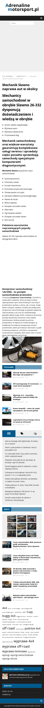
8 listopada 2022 (19, 600)
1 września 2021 (19, 402)
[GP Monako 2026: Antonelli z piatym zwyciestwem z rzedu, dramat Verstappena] (6, 571)
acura (9, 608)
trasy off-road (18, 637)
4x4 (4, 608)
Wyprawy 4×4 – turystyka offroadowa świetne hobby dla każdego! (25, 397)
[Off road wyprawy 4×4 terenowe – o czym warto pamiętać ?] (6, 386)
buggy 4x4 (8, 616)
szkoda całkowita (33, 635)
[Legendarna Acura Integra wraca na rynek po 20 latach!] (6, 422)
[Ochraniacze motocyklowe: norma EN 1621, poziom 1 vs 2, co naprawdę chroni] (31, 526)
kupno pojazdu (6, 624)
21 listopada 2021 (20, 424)
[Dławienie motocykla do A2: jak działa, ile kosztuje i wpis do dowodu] (11, 526)
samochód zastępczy (15, 635)
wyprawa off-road (16, 646)
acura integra (16, 608)
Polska (22, 632)
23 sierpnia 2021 (19, 377)
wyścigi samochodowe (21, 655)
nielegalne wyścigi (28, 624)
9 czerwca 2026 (19, 562)
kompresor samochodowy (21, 297)
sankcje (25, 635)
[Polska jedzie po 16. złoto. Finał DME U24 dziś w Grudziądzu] (21, 533)
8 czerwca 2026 (19, 575)
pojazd (4, 632)
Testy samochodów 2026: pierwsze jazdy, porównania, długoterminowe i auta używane (27, 544)
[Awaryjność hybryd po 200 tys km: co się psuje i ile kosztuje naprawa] (31, 533)
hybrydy (4, 619)
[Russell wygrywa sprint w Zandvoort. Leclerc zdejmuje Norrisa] (21, 526)
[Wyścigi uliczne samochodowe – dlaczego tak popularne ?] (6, 375)
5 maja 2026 (18, 549)
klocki (15, 619)
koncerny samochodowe (24, 622)
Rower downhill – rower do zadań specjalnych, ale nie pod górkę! (26, 409)
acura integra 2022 (26, 608)
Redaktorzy (6, 694)
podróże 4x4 (32, 628)
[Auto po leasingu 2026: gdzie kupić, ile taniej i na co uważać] (11, 518)
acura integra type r (8, 612)
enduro (36, 616)
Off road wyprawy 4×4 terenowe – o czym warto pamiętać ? (27, 385)
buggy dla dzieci (21, 616)
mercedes (15, 624)
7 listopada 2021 (19, 413)
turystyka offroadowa (29, 637)
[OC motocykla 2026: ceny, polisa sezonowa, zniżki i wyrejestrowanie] (31, 518)
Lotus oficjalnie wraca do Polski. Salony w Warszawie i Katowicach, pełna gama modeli (27, 557)
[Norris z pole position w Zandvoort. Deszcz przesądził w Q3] (21, 518)
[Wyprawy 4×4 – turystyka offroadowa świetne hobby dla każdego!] (6, 397)
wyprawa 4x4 (24, 641)
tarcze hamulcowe (7, 637)
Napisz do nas (7, 691)
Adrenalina (18, 612)
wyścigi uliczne (9, 658)
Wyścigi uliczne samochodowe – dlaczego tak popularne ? (26, 373)
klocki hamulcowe (23, 619)
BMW (24, 612)
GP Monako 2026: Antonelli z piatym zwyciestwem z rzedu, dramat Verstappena (25, 571)
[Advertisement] (22, 49)
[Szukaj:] (22, 23)
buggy (30, 611)
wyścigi (5, 655)
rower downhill (34, 632)
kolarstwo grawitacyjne (9, 622)
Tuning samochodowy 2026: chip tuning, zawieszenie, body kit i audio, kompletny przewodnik (26, 584)
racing (27, 632)
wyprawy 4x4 (31, 652)
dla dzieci (30, 616)
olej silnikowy (20, 629)
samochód (5, 635)
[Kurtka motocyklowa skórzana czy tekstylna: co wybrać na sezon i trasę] (11, 533)
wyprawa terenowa (14, 651)
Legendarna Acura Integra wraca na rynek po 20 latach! (26, 421)
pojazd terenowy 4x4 (13, 632)
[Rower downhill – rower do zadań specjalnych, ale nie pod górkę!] (6, 410)
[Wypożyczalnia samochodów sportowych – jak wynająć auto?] (6, 597)
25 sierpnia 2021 (19, 388)
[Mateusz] (5, 678)
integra (10, 619)
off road (8, 628)
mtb (20, 624)
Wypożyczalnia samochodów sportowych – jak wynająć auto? (26, 596)
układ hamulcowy (7, 642)
